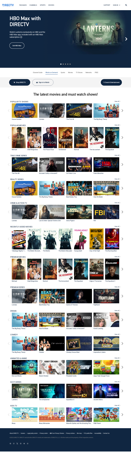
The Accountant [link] (95, 149)
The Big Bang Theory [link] (100, 119)
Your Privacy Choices (58, 433)
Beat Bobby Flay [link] (71, 197)
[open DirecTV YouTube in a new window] (24, 443)
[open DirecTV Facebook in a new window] (14, 443)
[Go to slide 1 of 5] (60, 64)
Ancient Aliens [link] (98, 400)
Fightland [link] (97, 305)
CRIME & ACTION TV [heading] (18, 203)
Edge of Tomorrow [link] (96, 281)
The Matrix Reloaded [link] (65, 251)
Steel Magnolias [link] (32, 149)
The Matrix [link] (46, 251)
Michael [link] (14, 149)
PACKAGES (23, 5)
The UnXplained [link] (44, 400)
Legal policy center (32, 433)
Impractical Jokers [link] (99, 352)
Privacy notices (70, 433)
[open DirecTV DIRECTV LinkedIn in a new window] (10, 443)
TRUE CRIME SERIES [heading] (18, 155)
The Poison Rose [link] (48, 149)
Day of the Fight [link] (95, 251)
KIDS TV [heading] (13, 405)
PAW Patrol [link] (97, 423)
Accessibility (97, 433)
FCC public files (87, 433)
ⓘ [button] (21, 37)
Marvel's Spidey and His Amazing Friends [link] (79, 423)
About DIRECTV (14, 433)
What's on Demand (51, 72)
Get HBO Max (16, 46)
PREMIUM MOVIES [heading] (18, 257)
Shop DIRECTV (21, 82)
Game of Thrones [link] (72, 305)
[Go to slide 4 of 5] (67, 64)
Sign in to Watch (44, 82)
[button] (126, 5)
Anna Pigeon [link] (70, 221)
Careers (22, 433)
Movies (70, 72)
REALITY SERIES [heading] (16, 179)
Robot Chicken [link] (43, 376)
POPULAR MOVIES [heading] (18, 125)
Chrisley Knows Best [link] (72, 352)
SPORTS (42, 5)
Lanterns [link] (14, 400)
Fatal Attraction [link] (98, 173)
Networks (89, 72)
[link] (24, 110)
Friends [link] (41, 352)
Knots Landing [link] (98, 328)
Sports (63, 72)
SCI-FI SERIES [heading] (15, 382)
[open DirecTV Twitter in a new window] (17, 443)
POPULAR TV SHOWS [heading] (19, 101)
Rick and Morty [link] (17, 376)
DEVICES (51, 5)
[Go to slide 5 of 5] (70, 64)
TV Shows (79, 72)
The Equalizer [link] (109, 149)
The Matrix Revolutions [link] (34, 251)
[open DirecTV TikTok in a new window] (27, 443)
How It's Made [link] (98, 197)
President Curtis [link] (71, 376)
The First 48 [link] (70, 119)
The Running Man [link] (111, 251)
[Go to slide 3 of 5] (65, 64)
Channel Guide (37, 72)
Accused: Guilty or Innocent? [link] (48, 173)
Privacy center (43, 433)
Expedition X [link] (70, 400)
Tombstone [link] (62, 149)
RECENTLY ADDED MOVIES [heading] (21, 226)
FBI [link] (95, 221)
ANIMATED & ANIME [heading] (18, 358)
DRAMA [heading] (13, 311)
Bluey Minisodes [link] (44, 423)
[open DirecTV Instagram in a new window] (20, 443)
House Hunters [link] (16, 119)
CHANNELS (33, 5)
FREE (96, 72)
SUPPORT (107, 5)
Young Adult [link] (78, 251)
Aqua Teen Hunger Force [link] (101, 376)
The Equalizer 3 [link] (110, 281)
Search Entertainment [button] (112, 82)
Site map (79, 433)
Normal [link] (76, 149)
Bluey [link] (13, 423)
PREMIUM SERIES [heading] (17, 287)
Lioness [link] (41, 119)
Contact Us (106, 433)
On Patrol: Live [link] (71, 173)
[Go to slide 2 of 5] (63, 64)
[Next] (126, 39)
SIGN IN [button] (115, 5)
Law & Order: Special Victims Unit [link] (50, 221)
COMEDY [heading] (14, 334)
